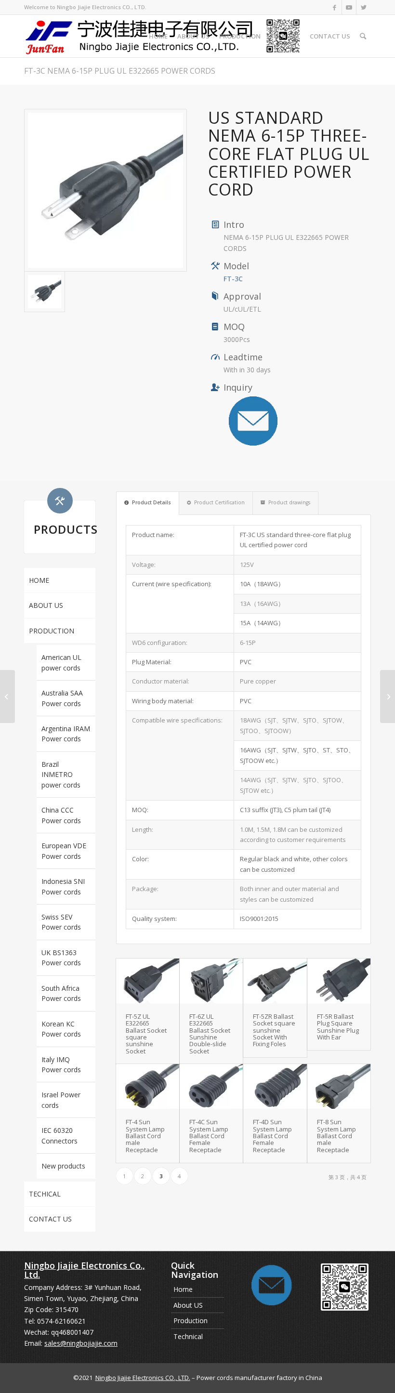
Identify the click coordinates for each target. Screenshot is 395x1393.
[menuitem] (158, 36)
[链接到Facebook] (335, 7)
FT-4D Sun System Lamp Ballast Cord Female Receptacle (272, 1135)
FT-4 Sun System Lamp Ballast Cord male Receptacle (145, 1135)
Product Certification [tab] (219, 502)
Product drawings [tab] (289, 502)
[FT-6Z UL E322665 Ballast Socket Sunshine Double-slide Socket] (211, 981)
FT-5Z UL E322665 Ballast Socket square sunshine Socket (146, 1033)
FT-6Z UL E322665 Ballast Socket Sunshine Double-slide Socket (209, 1033)
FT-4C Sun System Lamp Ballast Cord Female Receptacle (208, 1135)
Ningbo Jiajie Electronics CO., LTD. (142, 1377)
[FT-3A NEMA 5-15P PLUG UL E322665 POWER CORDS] (7, 696)
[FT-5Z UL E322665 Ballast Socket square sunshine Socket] (147, 981)
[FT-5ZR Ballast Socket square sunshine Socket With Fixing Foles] (274, 981)
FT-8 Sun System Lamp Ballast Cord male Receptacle (336, 1135)
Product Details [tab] (151, 502)
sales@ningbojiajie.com (81, 1343)
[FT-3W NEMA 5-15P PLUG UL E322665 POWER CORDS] (387, 696)
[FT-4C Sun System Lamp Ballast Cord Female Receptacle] (211, 1086)
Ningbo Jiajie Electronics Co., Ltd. (84, 1270)
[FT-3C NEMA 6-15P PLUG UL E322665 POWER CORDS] (105, 190)
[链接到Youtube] (349, 7)
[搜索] (363, 36)
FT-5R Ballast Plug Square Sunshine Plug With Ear (338, 1026)
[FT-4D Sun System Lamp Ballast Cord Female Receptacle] (274, 1086)
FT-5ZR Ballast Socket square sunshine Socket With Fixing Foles (274, 1030)
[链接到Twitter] (363, 7)
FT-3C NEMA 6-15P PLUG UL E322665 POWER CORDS (119, 71)
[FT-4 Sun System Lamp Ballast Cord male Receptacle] (147, 1086)
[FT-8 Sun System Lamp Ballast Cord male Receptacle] (338, 1086)
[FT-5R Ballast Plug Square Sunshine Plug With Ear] (338, 981)
